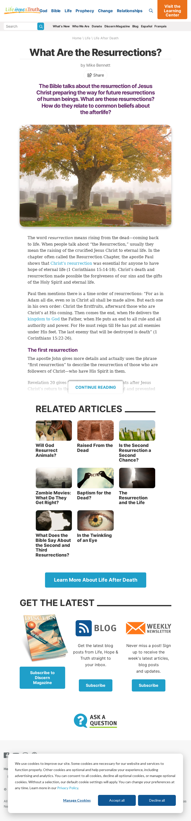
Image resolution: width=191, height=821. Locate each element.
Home (77, 38)
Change (105, 10)
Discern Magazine (117, 26)
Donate (97, 26)
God (43, 10)
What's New (61, 26)
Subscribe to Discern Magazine (42, 677)
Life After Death (106, 38)
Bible (56, 10)
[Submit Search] (40, 26)
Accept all (117, 800)
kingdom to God (44, 319)
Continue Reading (95, 387)
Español (146, 26)
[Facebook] (7, 755)
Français (160, 26)
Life (68, 10)
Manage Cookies (77, 800)
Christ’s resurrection (71, 263)
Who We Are (80, 26)
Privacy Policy (67, 788)
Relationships (130, 10)
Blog (135, 26)
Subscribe (95, 685)
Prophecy (85, 10)
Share (98, 75)
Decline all (157, 800)
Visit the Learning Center (172, 10)
